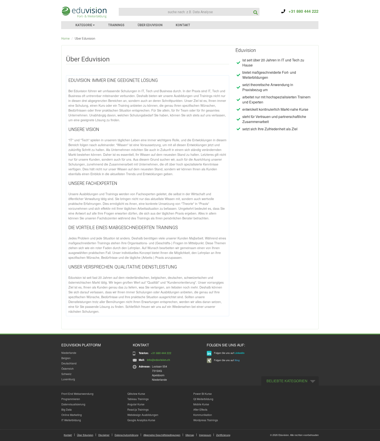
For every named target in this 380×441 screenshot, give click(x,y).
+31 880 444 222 (301, 11)
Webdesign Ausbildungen (142, 415)
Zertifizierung (223, 435)
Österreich (67, 368)
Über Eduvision (85, 435)
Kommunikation (202, 415)
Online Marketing (71, 415)
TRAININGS (116, 25)
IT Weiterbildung (71, 420)
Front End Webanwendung (77, 393)
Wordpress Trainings (205, 420)
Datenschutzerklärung (126, 435)
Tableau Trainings (138, 399)
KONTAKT (183, 25)
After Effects (200, 409)
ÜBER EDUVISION (150, 25)
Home (65, 38)
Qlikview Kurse (136, 393)
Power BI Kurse (202, 393)
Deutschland (69, 363)
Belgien (66, 358)
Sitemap (189, 435)
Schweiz (66, 374)
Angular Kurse (135, 404)
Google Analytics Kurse (141, 420)
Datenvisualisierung (73, 404)
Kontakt (68, 435)
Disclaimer (104, 435)
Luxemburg (68, 379)
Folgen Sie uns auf (229, 353)
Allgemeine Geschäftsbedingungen (161, 435)
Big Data (66, 409)
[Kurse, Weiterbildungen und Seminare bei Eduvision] (83, 12)
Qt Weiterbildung (203, 399)
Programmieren (70, 399)
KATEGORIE (84, 25)
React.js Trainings (138, 409)
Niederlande (68, 353)
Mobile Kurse (201, 404)
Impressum (205, 435)
